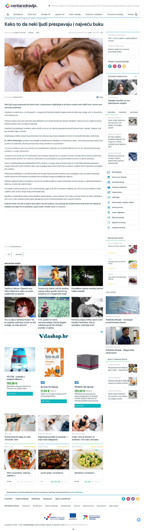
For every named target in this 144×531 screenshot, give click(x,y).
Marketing (36, 499)
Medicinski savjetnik (113, 316)
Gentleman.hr (37, 506)
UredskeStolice (66, 506)
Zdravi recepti (113, 506)
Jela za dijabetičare (115, 243)
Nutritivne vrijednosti (119, 187)
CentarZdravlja (21, 6)
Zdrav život (32, 14)
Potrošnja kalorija (118, 182)
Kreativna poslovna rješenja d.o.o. (77, 525)
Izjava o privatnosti (62, 499)
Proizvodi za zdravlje (115, 14)
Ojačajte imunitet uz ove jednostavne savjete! (119, 101)
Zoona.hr (77, 506)
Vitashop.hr (26, 506)
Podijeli (31, 33)
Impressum (47, 499)
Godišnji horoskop (118, 228)
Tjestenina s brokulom (84, 473)
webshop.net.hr (88, 506)
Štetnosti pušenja (118, 218)
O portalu (8, 499)
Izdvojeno (111, 112)
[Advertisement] (53, 228)
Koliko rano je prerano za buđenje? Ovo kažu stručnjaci (85, 438)
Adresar (131, 14)
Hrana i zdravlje (75, 14)
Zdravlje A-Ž (46, 14)
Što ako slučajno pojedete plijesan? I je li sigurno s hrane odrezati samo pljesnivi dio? (117, 142)
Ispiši (37, 33)
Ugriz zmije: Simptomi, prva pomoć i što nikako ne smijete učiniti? (117, 396)
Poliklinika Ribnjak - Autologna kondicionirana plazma (119, 321)
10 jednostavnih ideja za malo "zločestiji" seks (17, 438)
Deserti (110, 274)
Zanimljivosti (18, 14)
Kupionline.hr (101, 506)
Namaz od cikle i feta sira (116, 246)
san (9, 254)
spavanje (19, 254)
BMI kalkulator (117, 172)
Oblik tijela (115, 197)
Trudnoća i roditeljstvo (94, 14)
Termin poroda (117, 207)
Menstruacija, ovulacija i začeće (123, 202)
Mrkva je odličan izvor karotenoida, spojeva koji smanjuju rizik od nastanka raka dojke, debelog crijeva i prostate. (96, 6)
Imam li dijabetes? (118, 212)
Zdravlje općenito (45, 434)
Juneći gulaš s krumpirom (52, 473)
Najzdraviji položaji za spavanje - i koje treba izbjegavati (53, 438)
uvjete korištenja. (76, 492)
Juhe (109, 259)
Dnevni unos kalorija (119, 177)
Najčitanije (134, 112)
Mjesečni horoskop (119, 223)
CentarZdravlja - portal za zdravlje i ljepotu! (19, 19)
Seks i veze (8, 434)
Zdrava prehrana (114, 365)
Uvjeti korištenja (22, 499)
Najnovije (122, 112)
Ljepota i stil (59, 14)
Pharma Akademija (51, 506)
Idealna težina (117, 192)
